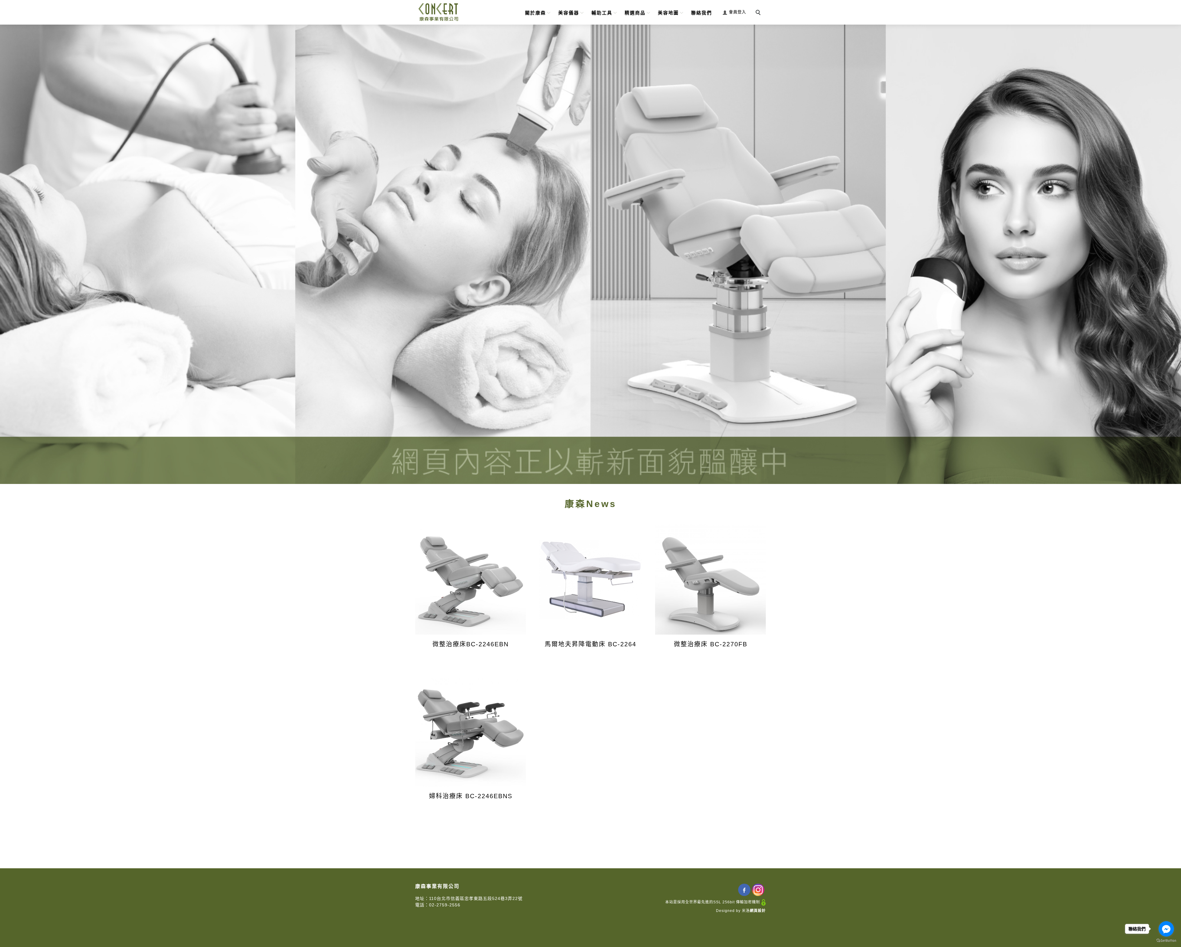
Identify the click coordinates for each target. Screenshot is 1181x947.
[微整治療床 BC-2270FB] (710, 579)
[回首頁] (438, 12)
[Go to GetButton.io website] (1166, 941)
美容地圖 (668, 12)
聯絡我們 (701, 12)
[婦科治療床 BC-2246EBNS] (470, 731)
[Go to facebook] (1166, 929)
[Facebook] (745, 890)
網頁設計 (758, 911)
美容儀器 (568, 12)
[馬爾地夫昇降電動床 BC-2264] (590, 579)
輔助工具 (601, 12)
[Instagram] (759, 890)
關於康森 (535, 12)
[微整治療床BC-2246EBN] (470, 579)
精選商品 (635, 12)
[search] (759, 13)
